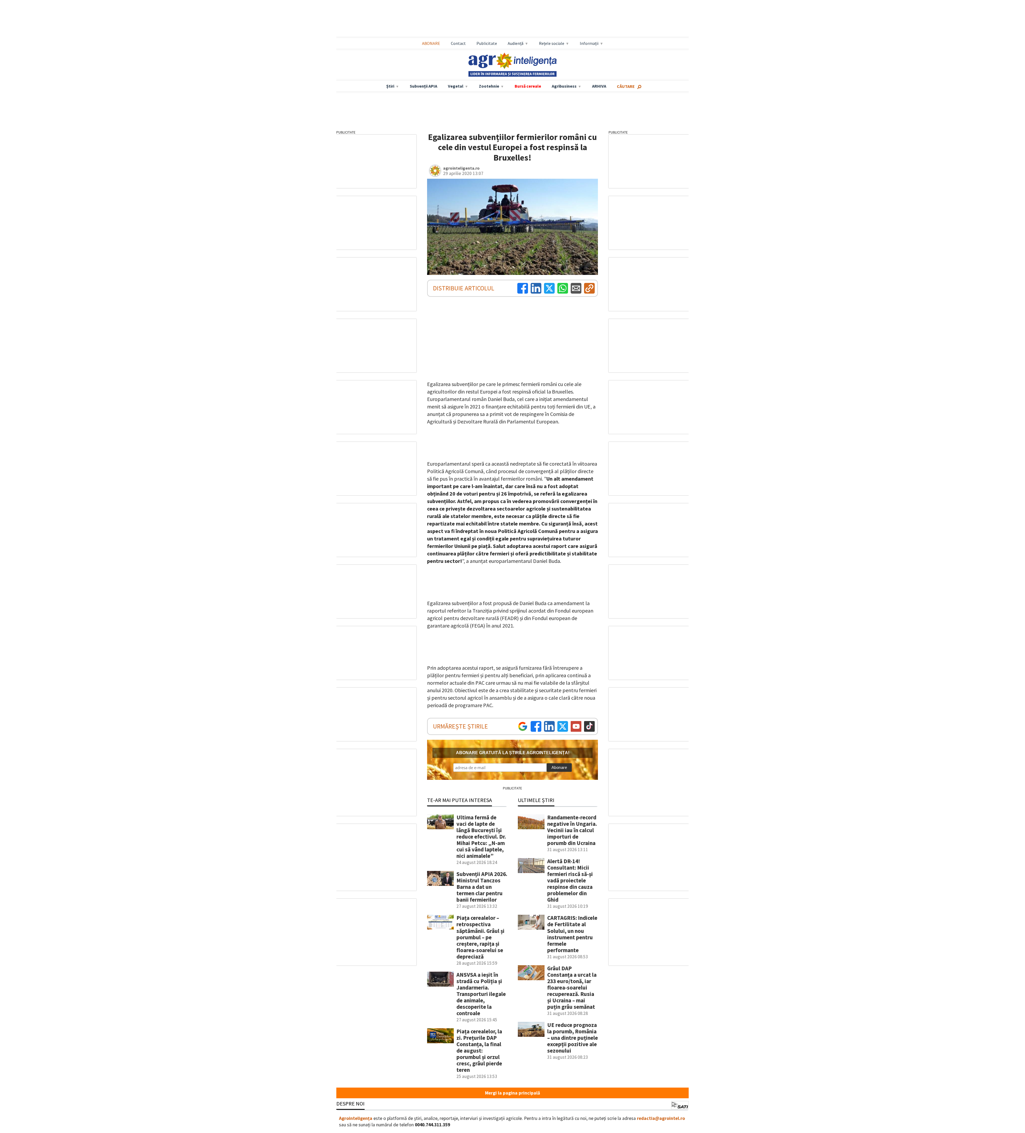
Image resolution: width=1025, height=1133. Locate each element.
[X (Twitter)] (549, 288)
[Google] (522, 726)
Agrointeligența (355, 1118)
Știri (390, 86)
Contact (458, 43)
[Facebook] (522, 288)
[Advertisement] (512, 19)
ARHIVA (599, 86)
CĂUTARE (626, 86)
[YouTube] (576, 726)
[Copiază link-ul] (589, 288)
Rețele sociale (551, 43)
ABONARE (431, 43)
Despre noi (350, 1103)
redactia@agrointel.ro (661, 1118)
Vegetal (455, 86)
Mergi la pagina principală (512, 1093)
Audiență (515, 43)
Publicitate (486, 43)
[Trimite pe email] (576, 288)
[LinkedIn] (536, 288)
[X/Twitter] (562, 726)
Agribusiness (564, 86)
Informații (589, 43)
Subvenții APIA (423, 86)
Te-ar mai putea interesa (459, 800)
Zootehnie (489, 86)
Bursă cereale (528, 86)
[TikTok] (589, 726)
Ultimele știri (536, 800)
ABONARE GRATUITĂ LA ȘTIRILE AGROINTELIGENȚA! (512, 752)
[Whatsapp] (562, 288)
